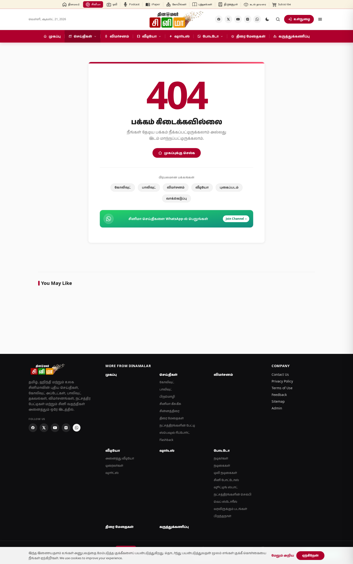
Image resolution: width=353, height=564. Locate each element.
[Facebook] (219, 19)
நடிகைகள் (222, 466)
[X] (228, 19)
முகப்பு (111, 374)
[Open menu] (320, 19)
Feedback (279, 394)
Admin (277, 408)
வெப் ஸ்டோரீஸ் (225, 502)
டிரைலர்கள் (114, 466)
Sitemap (278, 401)
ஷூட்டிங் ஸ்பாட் (226, 487)
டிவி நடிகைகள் (225, 473)
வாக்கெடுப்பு (176, 198)
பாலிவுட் (149, 187)
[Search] (278, 19)
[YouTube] (238, 19)
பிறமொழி (167, 397)
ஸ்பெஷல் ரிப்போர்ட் (174, 433)
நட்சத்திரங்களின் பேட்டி (177, 425)
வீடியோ (202, 187)
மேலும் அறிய (282, 555)
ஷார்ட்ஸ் (112, 473)
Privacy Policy (282, 381)
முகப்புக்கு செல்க (179, 152)
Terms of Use (282, 388)
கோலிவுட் (123, 187)
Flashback (166, 440)
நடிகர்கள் (221, 458)
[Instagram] (247, 19)
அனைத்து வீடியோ (119, 458)
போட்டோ (222, 450)
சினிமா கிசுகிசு (170, 404)
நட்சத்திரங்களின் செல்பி (232, 494)
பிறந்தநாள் (222, 516)
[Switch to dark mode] (267, 19)
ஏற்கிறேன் (310, 555)
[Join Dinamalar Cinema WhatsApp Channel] (257, 19)
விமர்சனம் (175, 187)
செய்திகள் (168, 374)
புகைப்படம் (229, 187)
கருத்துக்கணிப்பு (174, 527)
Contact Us (280, 374)
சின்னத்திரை (169, 411)
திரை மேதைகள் (171, 418)
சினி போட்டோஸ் (226, 480)
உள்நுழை (302, 19)
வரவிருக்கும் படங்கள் (230, 509)
